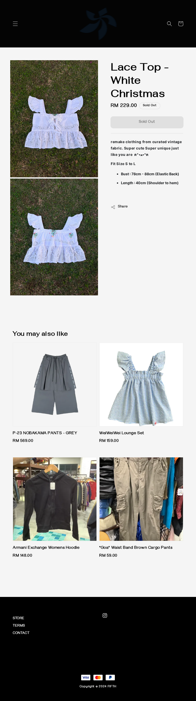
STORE (18, 619)
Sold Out (147, 122)
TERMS (19, 626)
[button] (15, 23)
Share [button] (123, 207)
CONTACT (21, 633)
